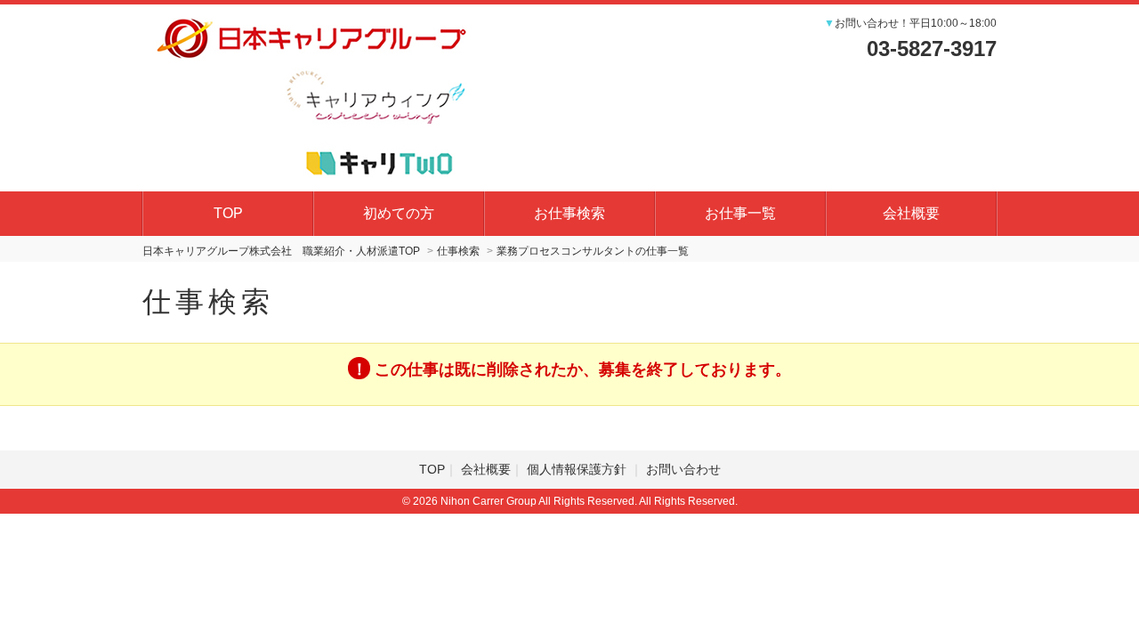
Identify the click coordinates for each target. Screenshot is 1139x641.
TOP (228, 213)
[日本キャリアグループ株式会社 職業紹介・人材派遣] (311, 95)
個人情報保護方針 (578, 469)
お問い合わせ (683, 469)
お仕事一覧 (740, 213)
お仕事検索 (569, 213)
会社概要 (911, 213)
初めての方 (398, 213)
